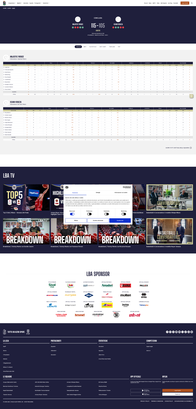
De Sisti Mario (21, 104)
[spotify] (191, 332)
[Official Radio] (116, 315)
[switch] (89, 214)
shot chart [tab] (103, 46)
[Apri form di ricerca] (191, 3)
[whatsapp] (188, 332)
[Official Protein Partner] (107, 285)
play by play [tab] (92, 46)
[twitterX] (182, 332)
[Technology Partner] (70, 295)
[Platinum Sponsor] (70, 285)
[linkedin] (176, 332)
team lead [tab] (112, 46)
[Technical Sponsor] (143, 295)
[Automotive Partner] (88, 285)
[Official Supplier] (125, 305)
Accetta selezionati (98, 220)
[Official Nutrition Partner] (107, 305)
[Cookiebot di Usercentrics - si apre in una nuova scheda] (124, 187)
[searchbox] (98, 2)
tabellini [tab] (78, 46)
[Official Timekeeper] (88, 305)
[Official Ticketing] (70, 305)
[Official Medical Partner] (88, 295)
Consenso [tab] (75, 192)
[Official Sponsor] (125, 285)
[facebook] (167, 332)
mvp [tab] (119, 46)
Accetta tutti (120, 220)
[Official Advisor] (134, 315)
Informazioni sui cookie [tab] (121, 192)
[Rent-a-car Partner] (52, 305)
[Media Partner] (61, 315)
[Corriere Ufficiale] (143, 305)
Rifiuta (76, 220)
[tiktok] (185, 332)
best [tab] (85, 46)
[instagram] (170, 332)
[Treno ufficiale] (107, 295)
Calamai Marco (21, 59)
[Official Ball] (125, 295)
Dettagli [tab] (98, 192)
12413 (13, 8)
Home (4, 8)
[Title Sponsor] (52, 285)
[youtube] (179, 332)
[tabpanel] (98, 102)
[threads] (173, 332)
